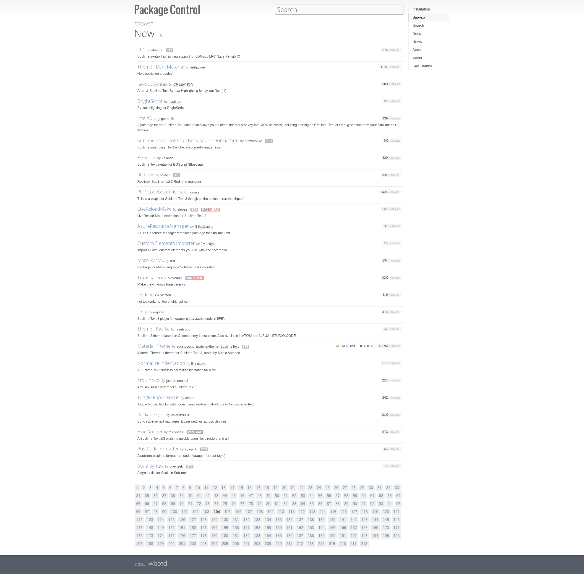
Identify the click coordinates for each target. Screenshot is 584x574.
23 (310, 488)
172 (139, 536)
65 (138, 504)
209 (268, 544)
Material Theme (154, 346)
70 (182, 504)
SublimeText (229, 346)
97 (147, 512)
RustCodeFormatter (158, 448)
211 (289, 544)
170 (386, 528)
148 (150, 528)
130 (225, 520)
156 (236, 528)
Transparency (152, 277)
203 (204, 544)
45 (234, 496)
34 (138, 496)
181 (236, 536)
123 (150, 520)
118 (365, 512)
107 (249, 512)
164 (321, 528)
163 (311, 528)
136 (289, 520)
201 (182, 544)
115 (333, 512)
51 (286, 496)
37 (164, 496)
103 (206, 512)
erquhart (159, 312)
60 (364, 496)
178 (204, 536)
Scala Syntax (150, 466)
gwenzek (176, 466)
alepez (182, 209)
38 (173, 496)
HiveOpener (150, 431)
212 (300, 544)
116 (344, 512)
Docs (416, 34)
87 (329, 504)
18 (267, 488)
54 (312, 496)
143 (364, 520)
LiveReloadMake (154, 209)
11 (206, 488)
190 (332, 536)
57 (338, 496)
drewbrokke (253, 141)
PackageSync (151, 414)
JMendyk (208, 244)
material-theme (207, 346)
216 (343, 544)
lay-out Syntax (152, 84)
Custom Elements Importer (166, 243)
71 (190, 504)
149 (161, 528)
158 (257, 528)
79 (260, 504)
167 (354, 528)
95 (398, 504)
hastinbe (175, 101)
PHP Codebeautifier (157, 191)
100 (174, 512)
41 (199, 496)
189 (321, 536)
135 (279, 520)
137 (300, 520)
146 (397, 520)
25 (328, 488)
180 (225, 536)
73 (208, 504)
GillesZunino (204, 226)
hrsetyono (182, 329)
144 (375, 520)
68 (164, 504)
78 (251, 504)
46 (242, 496)
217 (353, 544)
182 (246, 536)
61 (372, 496)
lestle (143, 294)
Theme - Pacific (153, 328)
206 (236, 544)
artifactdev (198, 67)
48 (260, 496)
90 (355, 504)
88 (338, 504)
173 (150, 536)
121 (397, 512)
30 (371, 488)
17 (258, 488)
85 (312, 504)
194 (375, 536)
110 (281, 512)
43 (216, 496)
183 (257, 536)
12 (215, 488)
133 (257, 520)
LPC (141, 49)
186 (289, 536)
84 (303, 504)
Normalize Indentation (161, 363)
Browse (418, 17)
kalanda (167, 158)
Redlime (145, 174)
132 (246, 520)
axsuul (190, 398)
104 (217, 512)
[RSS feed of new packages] (160, 36)
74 (216, 504)
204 (214, 544)
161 (289, 528)
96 (138, 512)
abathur (156, 50)
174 (161, 536)
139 (321, 520)
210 (279, 544)
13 (224, 488)
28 (354, 488)
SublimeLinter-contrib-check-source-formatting (188, 140)
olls (172, 261)
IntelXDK (146, 118)
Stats (416, 50)
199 (161, 544)
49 (268, 496)
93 (381, 504)
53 (303, 496)
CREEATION (183, 84)
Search (418, 25)
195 (386, 536)
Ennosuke (191, 192)
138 (311, 520)
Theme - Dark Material (160, 66)
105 (227, 512)
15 (241, 488)
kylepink (191, 449)
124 (161, 520)
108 (260, 512)
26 (336, 488)
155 (225, 528)
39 (182, 496)
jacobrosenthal (177, 381)
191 (343, 536)
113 (312, 512)
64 (398, 496)
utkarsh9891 (180, 415)
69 (173, 504)
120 (386, 512)
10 (198, 488)
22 (302, 488)
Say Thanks (422, 66)
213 (311, 544)
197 (139, 544)
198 (150, 544)
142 (354, 520)
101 (185, 512)
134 (268, 520)
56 (329, 496)
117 (354, 512)
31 (380, 488)
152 (193, 528)
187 (300, 536)
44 (225, 496)
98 (156, 512)
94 (390, 504)
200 (171, 544)
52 (294, 496)
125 (171, 520)
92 (372, 504)
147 (139, 528)
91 (364, 504)
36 (156, 496)
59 (355, 496)
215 (332, 544)
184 (268, 536)
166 (343, 528)
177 (193, 536)
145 (386, 520)
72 (199, 504)
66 (147, 504)
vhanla (177, 278)
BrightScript (150, 101)
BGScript (146, 157)
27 (345, 488)
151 (182, 528)
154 (214, 528)
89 (346, 504)
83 (294, 504)
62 (381, 496)
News (417, 42)
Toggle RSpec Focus (158, 397)
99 (164, 512)
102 (195, 512)
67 (156, 504)
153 (204, 528)
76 (234, 504)
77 (242, 504)
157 (246, 528)
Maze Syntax (150, 260)
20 (284, 488)
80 (268, 504)
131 (236, 520)
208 (257, 544)
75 (225, 504)
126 (182, 520)
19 (276, 488)
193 (364, 536)
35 (147, 496)
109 (270, 512)
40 (190, 496)
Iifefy (142, 311)
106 (238, 512)
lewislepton (162, 295)
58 (346, 496)
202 (193, 544)
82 (286, 504)
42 (208, 496)
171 (397, 528)
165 (332, 528)
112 (302, 512)
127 (193, 520)
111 (291, 512)
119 (375, 512)
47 (251, 496)
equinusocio (185, 346)
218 (364, 544)
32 (388, 488)
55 (320, 496)
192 (354, 536)
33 (397, 488)
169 (375, 528)
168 (364, 528)
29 (362, 488)
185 (279, 536)
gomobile (168, 119)
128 (204, 520)
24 (319, 488)
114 (323, 512)
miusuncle (176, 432)
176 (182, 536)
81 (277, 504)
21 (293, 488)
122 (139, 520)
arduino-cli (148, 380)
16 (250, 488)
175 (171, 536)
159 (268, 528)
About (417, 58)
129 (214, 520)
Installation (421, 9)
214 (321, 544)
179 (214, 536)
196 (397, 536)
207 (246, 544)
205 (225, 544)
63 (390, 496)
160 (279, 528)
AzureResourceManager (163, 226)
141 (343, 520)
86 (320, 504)
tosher (165, 175)
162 (300, 528)
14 (232, 488)
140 (332, 520)
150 (171, 528)
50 (277, 496)
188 (311, 536)
